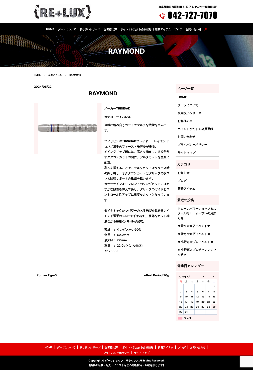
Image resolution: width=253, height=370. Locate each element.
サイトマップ (186, 152)
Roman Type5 (47, 275)
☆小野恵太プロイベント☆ (196, 242)
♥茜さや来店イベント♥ (194, 226)
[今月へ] (208, 276)
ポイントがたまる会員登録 (136, 29)
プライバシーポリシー (192, 144)
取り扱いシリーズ (89, 29)
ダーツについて (67, 29)
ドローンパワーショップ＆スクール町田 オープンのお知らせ (197, 213)
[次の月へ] (214, 276)
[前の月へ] (203, 276)
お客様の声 (110, 29)
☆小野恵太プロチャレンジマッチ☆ (197, 252)
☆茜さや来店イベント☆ (194, 234)
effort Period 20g (156, 275)
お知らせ (183, 173)
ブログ (178, 29)
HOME (50, 29)
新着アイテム (163, 29)
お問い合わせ (193, 29)
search (208, 29)
